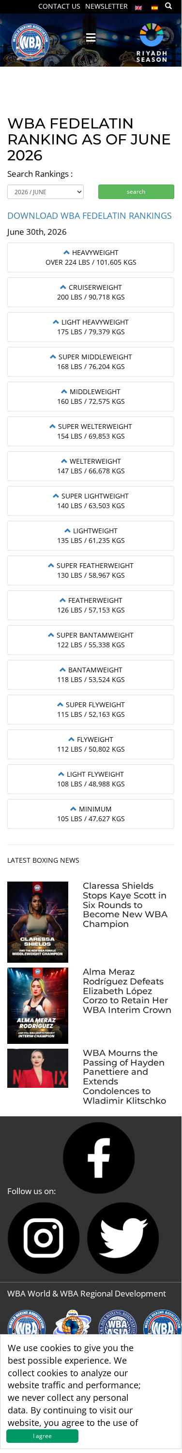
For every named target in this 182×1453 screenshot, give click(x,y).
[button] (91, 252)
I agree (42, 1436)
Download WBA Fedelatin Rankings (89, 215)
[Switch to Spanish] (155, 5)
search (136, 191)
